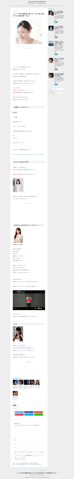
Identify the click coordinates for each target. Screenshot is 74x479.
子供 (31, 6)
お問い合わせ (42, 470)
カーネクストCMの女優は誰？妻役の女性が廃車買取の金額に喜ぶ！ (15, 387)
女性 (14, 6)
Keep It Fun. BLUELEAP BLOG (37, 1)
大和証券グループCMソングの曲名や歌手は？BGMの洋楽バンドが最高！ (59, 43)
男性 (22, 6)
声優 (39, 6)
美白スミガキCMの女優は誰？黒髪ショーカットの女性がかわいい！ (59, 60)
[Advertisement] (29, 56)
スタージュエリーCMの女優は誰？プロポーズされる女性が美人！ (26, 387)
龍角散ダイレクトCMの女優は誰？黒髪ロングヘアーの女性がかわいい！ (15, 398)
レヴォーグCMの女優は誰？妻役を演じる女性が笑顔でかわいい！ (58, 27)
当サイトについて (32, 470)
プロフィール (37, 470)
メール (15, 443)
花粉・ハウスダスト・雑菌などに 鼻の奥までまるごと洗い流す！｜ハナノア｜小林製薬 (28, 154)
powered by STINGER (47, 477)
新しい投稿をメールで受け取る (20, 459)
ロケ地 (55, 6)
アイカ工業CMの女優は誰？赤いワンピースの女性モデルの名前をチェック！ (29, 464)
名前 (15, 439)
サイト (15, 447)
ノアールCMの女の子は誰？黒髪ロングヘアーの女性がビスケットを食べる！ (37, 387)
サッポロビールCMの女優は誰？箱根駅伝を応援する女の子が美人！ (20, 387)
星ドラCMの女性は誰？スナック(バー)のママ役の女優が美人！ (31, 387)
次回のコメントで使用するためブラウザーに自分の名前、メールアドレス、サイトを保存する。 (28, 453)
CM (14, 408)
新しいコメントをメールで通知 (20, 457)
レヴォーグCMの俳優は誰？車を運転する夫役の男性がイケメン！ (58, 12)
